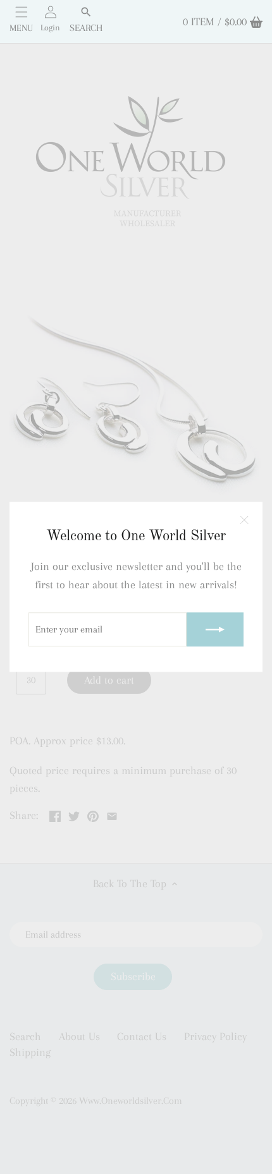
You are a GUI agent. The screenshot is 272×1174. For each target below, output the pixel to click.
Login (50, 27)
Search (86, 27)
